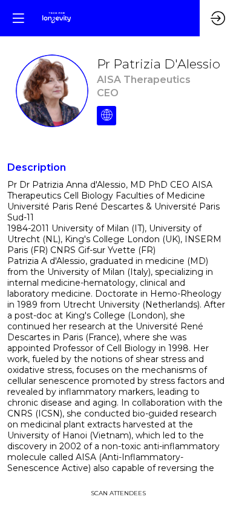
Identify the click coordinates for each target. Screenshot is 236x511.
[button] (18, 18)
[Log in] (218, 18)
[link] (118, 493)
